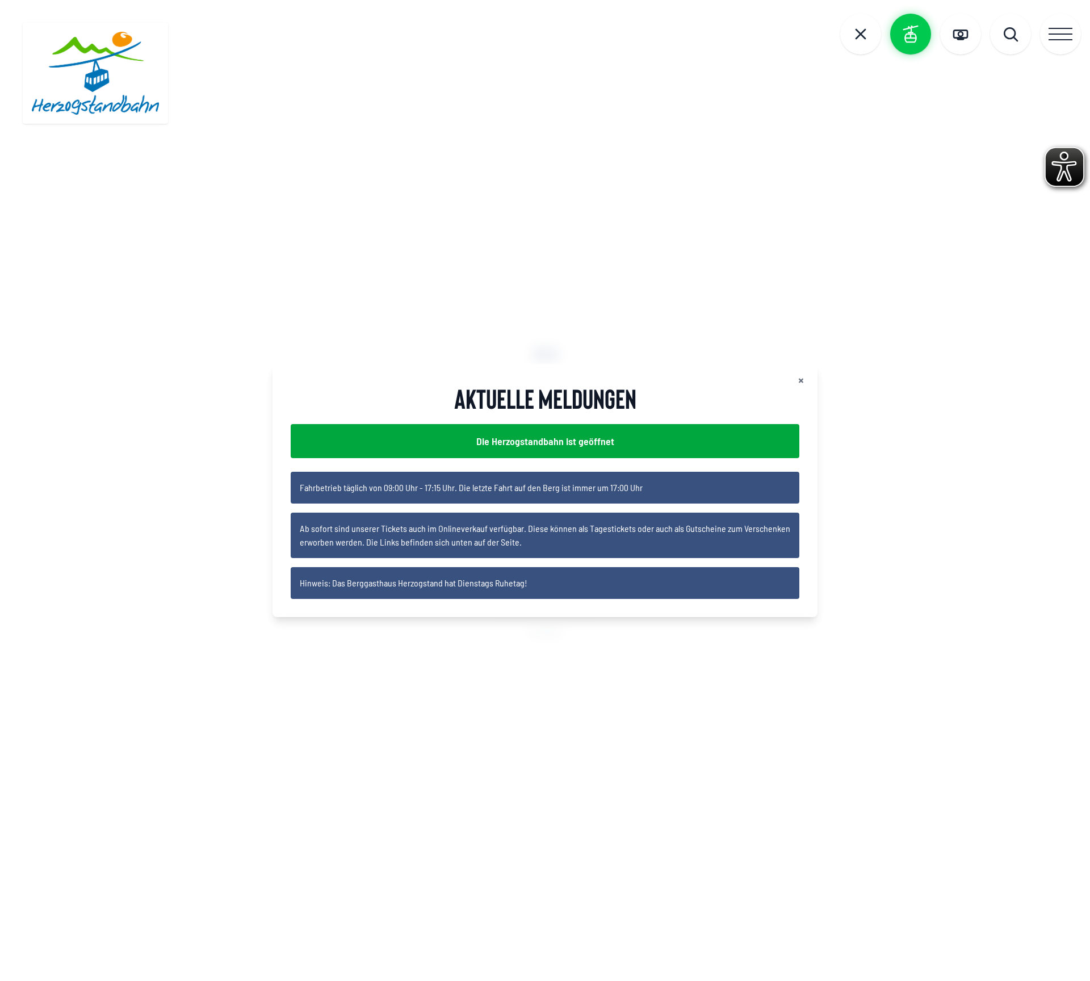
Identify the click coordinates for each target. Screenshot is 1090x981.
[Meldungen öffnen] (860, 34)
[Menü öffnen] (1060, 34)
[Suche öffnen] (1010, 34)
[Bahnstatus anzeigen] (910, 34)
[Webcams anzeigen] (960, 34)
